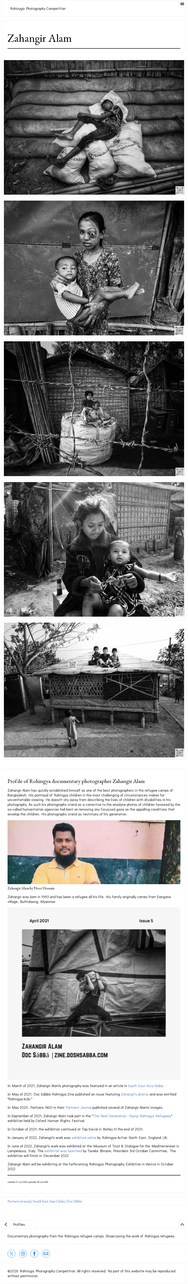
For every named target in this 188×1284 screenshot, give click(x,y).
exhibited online (84, 1137)
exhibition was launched (63, 1150)
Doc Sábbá (74, 1201)
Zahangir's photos (135, 1094)
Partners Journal (79, 1107)
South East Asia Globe (145, 1085)
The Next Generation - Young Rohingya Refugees (132, 1115)
